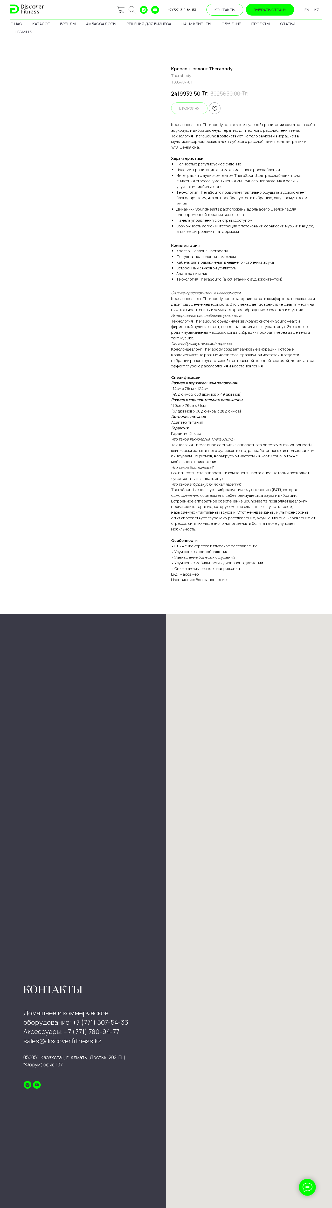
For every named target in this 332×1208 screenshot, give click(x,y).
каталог (41, 23)
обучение (231, 23)
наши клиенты (196, 23)
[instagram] (144, 10)
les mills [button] (24, 31)
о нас (16, 23)
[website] (121, 10)
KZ (316, 9)
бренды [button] (68, 23)
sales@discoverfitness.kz (62, 1041)
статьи (287, 23)
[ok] (132, 10)
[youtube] (155, 10)
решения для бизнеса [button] (149, 23)
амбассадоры (101, 23)
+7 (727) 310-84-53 (182, 10)
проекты (260, 23)
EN (307, 9)
